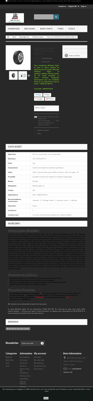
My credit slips (39, 360)
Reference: (37, 58)
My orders (37, 357)
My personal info (40, 366)
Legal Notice (24, 379)
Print (39, 134)
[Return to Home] (8, 37)
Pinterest (51, 99)
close (46, 398)
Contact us (62, 6)
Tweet (39, 95)
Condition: (37, 62)
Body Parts (46, 28)
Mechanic (29, 28)
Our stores (23, 360)
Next (29, 75)
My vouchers (38, 369)
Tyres (60, 28)
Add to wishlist (74, 56)
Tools (71, 28)
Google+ (40, 99)
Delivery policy (25, 376)
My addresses (39, 363)
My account (40, 353)
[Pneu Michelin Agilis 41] (13, 75)
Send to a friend (43, 130)
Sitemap (23, 387)
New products (24, 357)
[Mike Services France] (18, 18)
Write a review (40, 108)
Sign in (83, 6)
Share (47, 95)
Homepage (14, 28)
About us (23, 366)
